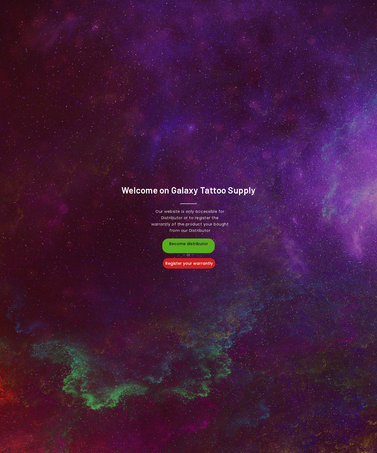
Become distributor (188, 244)
